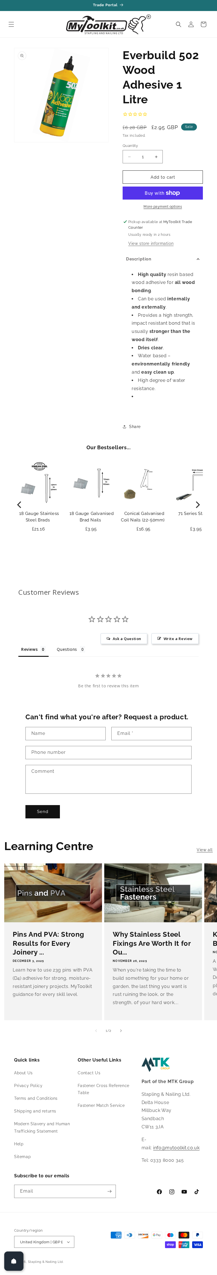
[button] (11, 24)
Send (42, 811)
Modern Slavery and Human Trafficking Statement (42, 1127)
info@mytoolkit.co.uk (176, 1147)
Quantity (130, 146)
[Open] (13, 1261)
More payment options (163, 207)
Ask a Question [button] (127, 638)
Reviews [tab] (29, 649)
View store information (150, 243)
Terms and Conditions (36, 1098)
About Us (23, 1073)
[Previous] (19, 504)
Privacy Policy (28, 1085)
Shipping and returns (35, 1111)
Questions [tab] (67, 649)
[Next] (197, 504)
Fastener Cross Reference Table (103, 1089)
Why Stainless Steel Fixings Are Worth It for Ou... (151, 943)
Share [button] (135, 426)
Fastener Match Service (101, 1105)
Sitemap (22, 1156)
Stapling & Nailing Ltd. (46, 1262)
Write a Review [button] (178, 638)
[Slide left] (96, 1030)
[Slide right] (121, 1030)
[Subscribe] (109, 1191)
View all (205, 850)
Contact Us (89, 1073)
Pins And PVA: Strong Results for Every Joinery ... (48, 943)
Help (18, 1144)
